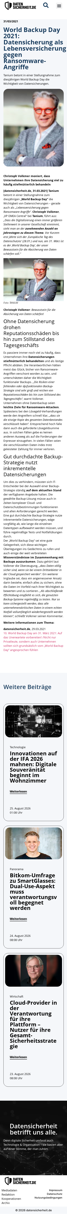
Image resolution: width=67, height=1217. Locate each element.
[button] (59, 6)
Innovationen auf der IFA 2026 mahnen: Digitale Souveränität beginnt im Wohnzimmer (33, 767)
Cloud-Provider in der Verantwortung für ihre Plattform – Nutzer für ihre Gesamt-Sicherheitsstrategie (33, 1024)
